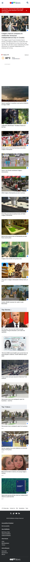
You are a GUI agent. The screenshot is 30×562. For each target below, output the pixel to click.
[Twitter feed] (11, 513)
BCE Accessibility (5, 525)
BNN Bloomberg (5, 543)
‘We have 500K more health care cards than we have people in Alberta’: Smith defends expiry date (15, 354)
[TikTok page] (13, 513)
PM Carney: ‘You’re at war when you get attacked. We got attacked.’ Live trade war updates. (13, 330)
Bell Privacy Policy (6, 532)
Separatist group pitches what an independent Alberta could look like (15, 496)
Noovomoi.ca (5, 552)
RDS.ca (3, 554)
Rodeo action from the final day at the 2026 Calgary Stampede (14, 148)
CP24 (3, 541)
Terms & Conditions (6, 533)
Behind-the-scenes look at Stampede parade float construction (14, 237)
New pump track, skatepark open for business (14, 426)
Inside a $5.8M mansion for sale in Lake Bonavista (12, 302)
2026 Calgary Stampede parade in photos (13, 193)
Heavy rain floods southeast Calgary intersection (12, 171)
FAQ (17, 508)
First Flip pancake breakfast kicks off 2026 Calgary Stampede (13, 214)
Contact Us (12, 508)
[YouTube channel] (16, 513)
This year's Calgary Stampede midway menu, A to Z (15, 280)
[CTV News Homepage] (15, 3)
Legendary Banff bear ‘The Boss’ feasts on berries (13, 126)
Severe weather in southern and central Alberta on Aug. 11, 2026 (15, 103)
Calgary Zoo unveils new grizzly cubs (12, 258)
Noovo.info (4, 550)
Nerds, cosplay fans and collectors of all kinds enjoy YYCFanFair (14, 449)
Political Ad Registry (6, 535)
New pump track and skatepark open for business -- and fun (13, 400)
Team (27, 508)
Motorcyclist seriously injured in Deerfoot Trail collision (14, 377)
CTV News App (5, 508)
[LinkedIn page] (19, 513)
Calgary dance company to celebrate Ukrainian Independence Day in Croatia (13, 36)
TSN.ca (3, 544)
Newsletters (21, 508)
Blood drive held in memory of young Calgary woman (14, 472)
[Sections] (2, 2)
